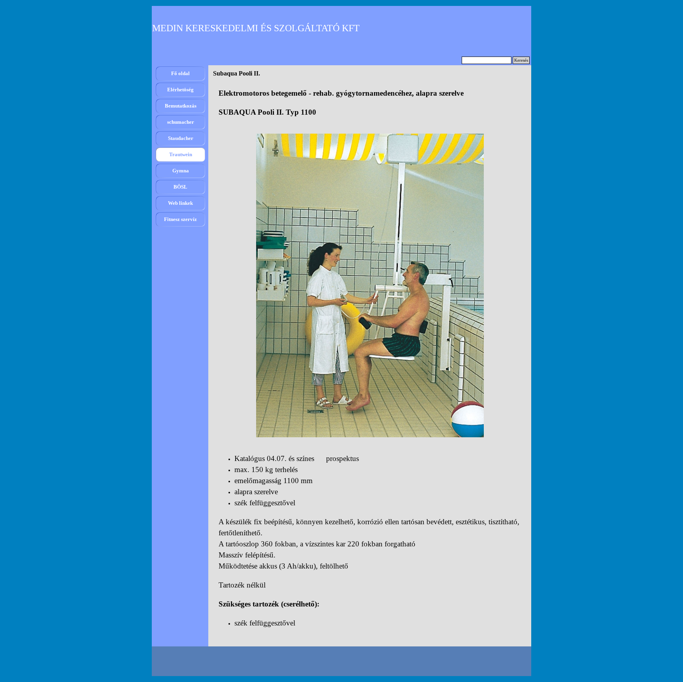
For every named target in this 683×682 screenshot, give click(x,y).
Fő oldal (180, 73)
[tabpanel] (370, 103)
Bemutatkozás (180, 106)
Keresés (521, 60)
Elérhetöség (180, 90)
